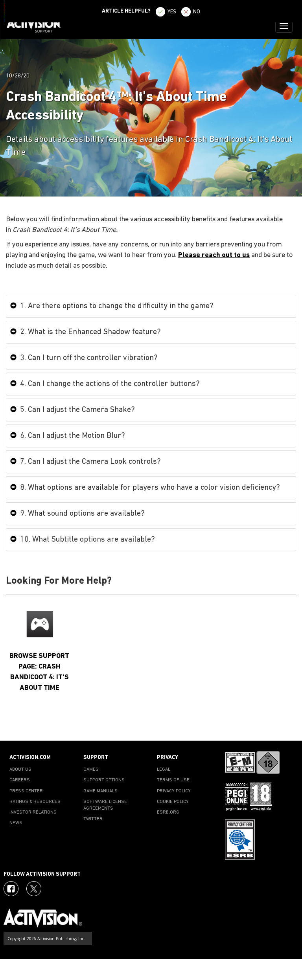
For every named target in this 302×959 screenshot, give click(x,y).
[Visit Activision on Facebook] (11, 888)
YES (172, 12)
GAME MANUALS (100, 791)
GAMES (91, 769)
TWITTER (93, 819)
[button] (288, 727)
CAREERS (19, 780)
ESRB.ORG (168, 812)
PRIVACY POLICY (174, 791)
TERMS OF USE (173, 780)
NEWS (15, 823)
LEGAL (163, 769)
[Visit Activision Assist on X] (33, 888)
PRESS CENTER (26, 791)
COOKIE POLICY (173, 801)
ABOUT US (20, 769)
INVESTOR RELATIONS (33, 812)
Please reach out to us (214, 255)
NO (196, 12)
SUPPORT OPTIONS (104, 780)
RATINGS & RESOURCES (35, 801)
